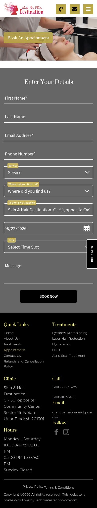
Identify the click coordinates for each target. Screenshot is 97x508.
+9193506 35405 (64, 387)
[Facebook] (56, 432)
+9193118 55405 (63, 397)
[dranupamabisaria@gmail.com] (75, 9)
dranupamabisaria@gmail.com (72, 414)
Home (9, 333)
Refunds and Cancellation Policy (24, 363)
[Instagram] (66, 432)
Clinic (10, 380)
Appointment (14, 350)
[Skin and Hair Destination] (24, 8)
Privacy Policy (33, 486)
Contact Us (12, 356)
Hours (10, 431)
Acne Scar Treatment (68, 356)
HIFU (56, 350)
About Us (11, 338)
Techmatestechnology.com (56, 500)
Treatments (13, 344)
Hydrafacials (61, 344)
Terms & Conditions (59, 487)
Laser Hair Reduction (68, 338)
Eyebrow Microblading (69, 333)
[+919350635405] (61, 9)
